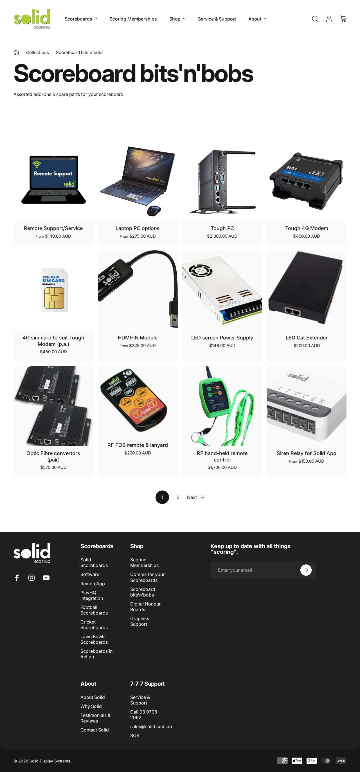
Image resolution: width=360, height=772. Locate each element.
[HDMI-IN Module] (138, 290)
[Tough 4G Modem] (306, 181)
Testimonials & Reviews (95, 718)
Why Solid (91, 706)
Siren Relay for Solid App (306, 453)
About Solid (92, 697)
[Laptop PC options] (138, 181)
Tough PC (222, 228)
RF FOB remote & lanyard (137, 445)
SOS (134, 735)
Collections (37, 52)
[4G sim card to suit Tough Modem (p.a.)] (53, 290)
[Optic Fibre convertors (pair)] (53, 406)
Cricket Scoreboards (94, 624)
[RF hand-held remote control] (222, 406)
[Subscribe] (306, 570)
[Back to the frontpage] (16, 52)
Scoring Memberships (144, 562)
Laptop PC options (138, 228)
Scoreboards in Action (96, 654)
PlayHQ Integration (91, 595)
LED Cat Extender (307, 338)
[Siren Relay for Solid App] (306, 406)
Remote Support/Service (53, 228)
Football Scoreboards (94, 610)
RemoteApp (92, 583)
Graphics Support (139, 621)
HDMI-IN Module (138, 338)
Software (89, 574)
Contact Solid (94, 730)
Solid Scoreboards (94, 562)
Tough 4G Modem (306, 228)
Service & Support (140, 700)
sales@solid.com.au (151, 726)
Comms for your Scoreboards (147, 577)
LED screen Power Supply (222, 338)
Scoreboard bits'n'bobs (142, 592)
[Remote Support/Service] (53, 181)
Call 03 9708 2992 (143, 714)
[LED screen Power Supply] (222, 290)
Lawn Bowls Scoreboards (94, 639)
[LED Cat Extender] (306, 290)
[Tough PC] (222, 181)
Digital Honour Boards (145, 606)
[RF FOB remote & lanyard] (138, 402)
